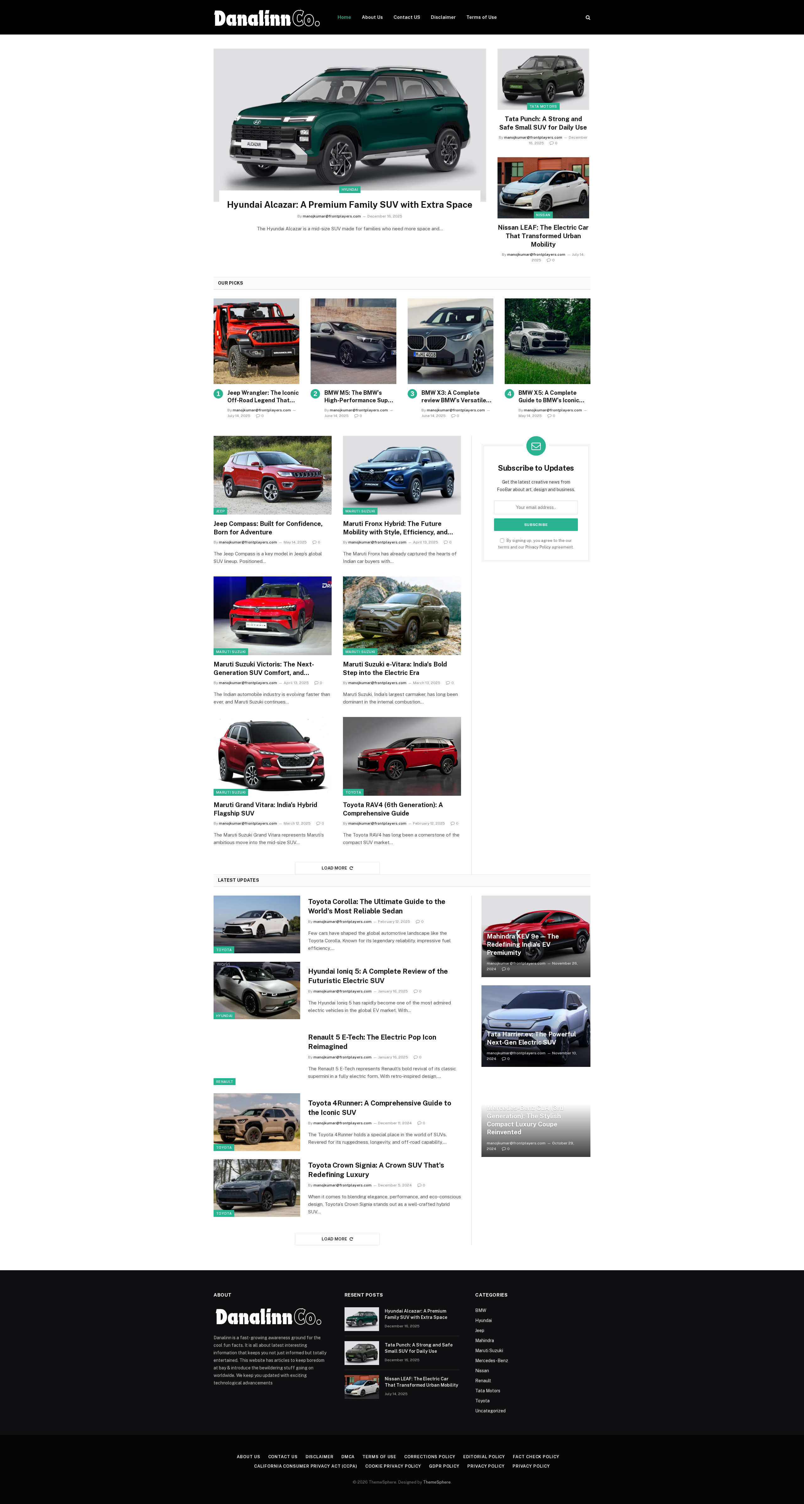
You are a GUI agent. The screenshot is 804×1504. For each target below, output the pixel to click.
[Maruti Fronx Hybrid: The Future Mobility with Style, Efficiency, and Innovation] (402, 475)
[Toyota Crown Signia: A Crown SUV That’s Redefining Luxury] (257, 1188)
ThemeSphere (437, 1482)
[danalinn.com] (267, 17)
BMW (480, 1310)
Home (344, 17)
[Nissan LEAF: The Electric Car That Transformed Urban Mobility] (543, 187)
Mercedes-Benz (491, 1360)
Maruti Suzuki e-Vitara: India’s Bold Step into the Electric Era (395, 669)
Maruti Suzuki (360, 511)
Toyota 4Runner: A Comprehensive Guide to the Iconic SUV (379, 1107)
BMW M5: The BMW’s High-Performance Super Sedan (359, 396)
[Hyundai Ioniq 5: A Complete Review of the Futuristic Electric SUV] (257, 991)
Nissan (543, 215)
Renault (224, 1082)
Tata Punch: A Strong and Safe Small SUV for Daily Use (543, 123)
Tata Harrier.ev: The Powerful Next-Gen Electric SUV (531, 1038)
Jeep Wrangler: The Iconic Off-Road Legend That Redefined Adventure (263, 396)
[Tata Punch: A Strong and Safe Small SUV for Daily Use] (543, 79)
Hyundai (350, 189)
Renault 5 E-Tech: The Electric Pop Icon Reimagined (372, 1042)
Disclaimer (443, 17)
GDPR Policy (444, 1466)
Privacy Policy (538, 547)
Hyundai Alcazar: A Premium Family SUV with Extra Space (349, 204)
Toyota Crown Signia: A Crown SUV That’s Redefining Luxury (376, 1170)
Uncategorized (490, 1410)
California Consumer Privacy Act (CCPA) (305, 1466)
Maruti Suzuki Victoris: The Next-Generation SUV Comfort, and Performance (264, 669)
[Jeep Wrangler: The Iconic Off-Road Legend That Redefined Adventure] (256, 341)
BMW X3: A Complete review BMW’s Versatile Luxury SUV (453, 396)
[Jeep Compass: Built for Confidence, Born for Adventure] (273, 475)
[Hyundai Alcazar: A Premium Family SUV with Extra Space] (350, 125)
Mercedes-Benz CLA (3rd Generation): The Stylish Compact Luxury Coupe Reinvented (525, 1120)
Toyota (353, 792)
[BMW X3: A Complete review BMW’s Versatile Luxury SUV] (450, 341)
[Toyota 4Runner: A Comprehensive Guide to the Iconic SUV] (257, 1122)
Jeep (220, 511)
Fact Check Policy (536, 1456)
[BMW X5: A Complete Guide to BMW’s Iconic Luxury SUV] (547, 341)
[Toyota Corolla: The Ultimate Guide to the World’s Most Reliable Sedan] (257, 924)
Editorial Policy (484, 1456)
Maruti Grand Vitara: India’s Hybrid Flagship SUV (265, 809)
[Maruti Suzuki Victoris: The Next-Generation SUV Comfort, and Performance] (273, 615)
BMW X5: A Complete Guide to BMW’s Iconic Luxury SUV (549, 396)
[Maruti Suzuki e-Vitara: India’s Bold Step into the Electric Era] (402, 615)
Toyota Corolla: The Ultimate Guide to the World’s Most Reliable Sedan (376, 906)
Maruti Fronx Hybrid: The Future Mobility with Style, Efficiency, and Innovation (395, 528)
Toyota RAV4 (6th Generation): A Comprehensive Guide (393, 809)
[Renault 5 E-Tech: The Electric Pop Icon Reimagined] (257, 1056)
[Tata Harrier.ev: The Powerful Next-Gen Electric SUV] (535, 1026)
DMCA (348, 1456)
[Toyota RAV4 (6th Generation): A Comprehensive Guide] (402, 756)
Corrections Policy (429, 1456)
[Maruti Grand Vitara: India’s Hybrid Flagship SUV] (273, 756)
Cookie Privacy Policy (393, 1466)
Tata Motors (543, 106)
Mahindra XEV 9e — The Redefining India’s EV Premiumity (523, 944)
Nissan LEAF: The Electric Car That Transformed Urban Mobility (543, 236)
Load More (334, 868)
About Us (372, 17)
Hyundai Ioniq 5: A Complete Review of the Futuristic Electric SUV (378, 976)
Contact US (407, 17)
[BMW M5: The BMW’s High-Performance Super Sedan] (353, 341)
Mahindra (484, 1340)
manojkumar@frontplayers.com (332, 216)
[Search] (587, 17)
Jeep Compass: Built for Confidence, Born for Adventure (268, 528)
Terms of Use (481, 17)
